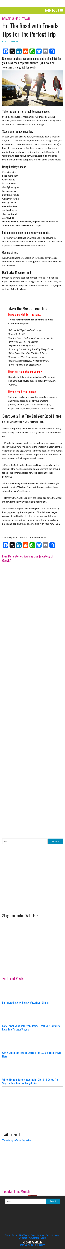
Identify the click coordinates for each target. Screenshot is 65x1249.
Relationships (11, 18)
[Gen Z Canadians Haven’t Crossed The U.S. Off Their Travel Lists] (32, 1041)
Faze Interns (11, 41)
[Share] (52, 51)
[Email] (45, 51)
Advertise (34, 1237)
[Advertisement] (32, 697)
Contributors (37, 1235)
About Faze (11, 1235)
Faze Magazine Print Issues (32, 1245)
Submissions (52, 1235)
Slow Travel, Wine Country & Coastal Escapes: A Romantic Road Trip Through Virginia (31, 1027)
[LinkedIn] (19, 51)
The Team (24, 1235)
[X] (12, 51)
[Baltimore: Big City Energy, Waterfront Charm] (32, 991)
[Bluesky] (39, 51)
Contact (23, 1237)
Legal (43, 1237)
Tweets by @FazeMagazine (16, 1140)
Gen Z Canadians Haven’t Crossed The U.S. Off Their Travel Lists (31, 1054)
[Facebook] (5, 51)
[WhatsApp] (32, 51)
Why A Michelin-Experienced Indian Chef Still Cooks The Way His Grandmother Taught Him (30, 1081)
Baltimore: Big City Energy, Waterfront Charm (25, 1002)
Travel (26, 18)
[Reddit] (25, 51)
